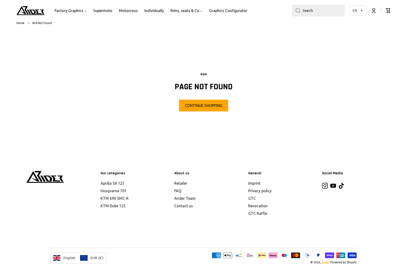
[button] (388, 10)
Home (20, 22)
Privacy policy (260, 191)
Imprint (254, 183)
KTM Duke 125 (113, 206)
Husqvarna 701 (113, 191)
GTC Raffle (257, 213)
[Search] (296, 10)
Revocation (258, 206)
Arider (326, 262)
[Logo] (30, 10)
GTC (252, 198)
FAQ (177, 191)
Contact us (183, 206)
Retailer (180, 183)
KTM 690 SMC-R (115, 198)
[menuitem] (70, 10)
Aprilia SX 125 (112, 183)
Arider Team (184, 198)
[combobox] (318, 10)
